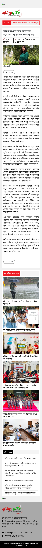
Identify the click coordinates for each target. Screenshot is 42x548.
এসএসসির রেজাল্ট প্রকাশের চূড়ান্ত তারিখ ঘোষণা (19, 330)
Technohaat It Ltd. (21, 546)
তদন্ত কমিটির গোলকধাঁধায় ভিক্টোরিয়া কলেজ (19, 480)
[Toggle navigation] (39, 13)
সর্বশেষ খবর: (8, 452)
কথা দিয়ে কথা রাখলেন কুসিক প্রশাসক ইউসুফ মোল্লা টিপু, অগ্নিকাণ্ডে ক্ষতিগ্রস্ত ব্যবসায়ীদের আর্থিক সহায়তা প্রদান (20, 473)
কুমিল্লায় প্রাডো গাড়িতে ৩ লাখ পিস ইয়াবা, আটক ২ (20, 458)
